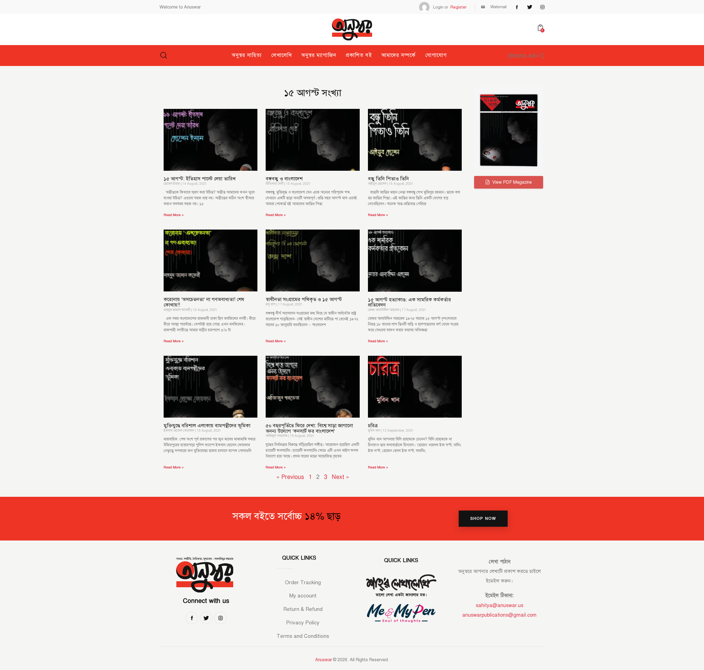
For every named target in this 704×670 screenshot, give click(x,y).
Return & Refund (303, 609)
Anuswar (323, 660)
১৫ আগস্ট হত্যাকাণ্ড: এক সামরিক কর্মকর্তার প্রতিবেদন (409, 302)
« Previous (290, 477)
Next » (340, 477)
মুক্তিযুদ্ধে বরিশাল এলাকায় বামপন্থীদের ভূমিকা (207, 426)
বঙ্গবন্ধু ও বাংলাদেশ (284, 179)
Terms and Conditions (303, 636)
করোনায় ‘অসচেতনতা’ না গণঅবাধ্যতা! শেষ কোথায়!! (204, 302)
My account (303, 595)
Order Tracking (303, 582)
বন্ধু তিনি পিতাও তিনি (388, 179)
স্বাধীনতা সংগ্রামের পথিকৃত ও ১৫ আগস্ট (304, 299)
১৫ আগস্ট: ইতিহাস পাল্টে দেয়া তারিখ (200, 179)
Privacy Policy (303, 622)
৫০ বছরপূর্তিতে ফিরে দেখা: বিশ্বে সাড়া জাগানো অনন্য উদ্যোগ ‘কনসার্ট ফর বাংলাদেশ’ (309, 428)
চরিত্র (373, 426)
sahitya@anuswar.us (499, 605)
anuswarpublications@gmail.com (499, 615)
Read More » (174, 215)
